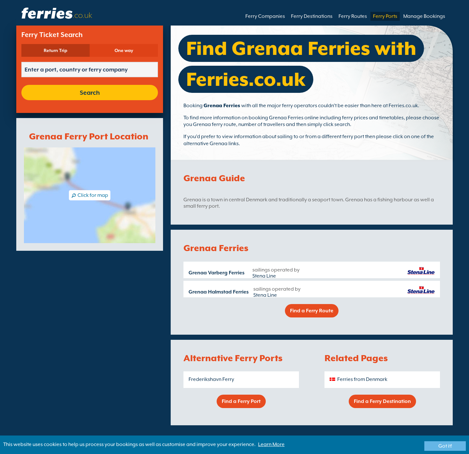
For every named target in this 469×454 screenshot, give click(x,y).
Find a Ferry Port (241, 401)
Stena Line (264, 276)
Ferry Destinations (311, 16)
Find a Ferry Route (311, 311)
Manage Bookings (424, 16)
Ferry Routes (353, 16)
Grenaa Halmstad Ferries (219, 292)
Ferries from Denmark (362, 379)
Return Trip (55, 50)
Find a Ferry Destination (382, 401)
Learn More (271, 444)
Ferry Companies (265, 16)
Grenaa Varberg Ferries (216, 273)
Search (90, 92)
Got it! (445, 446)
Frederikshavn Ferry (211, 379)
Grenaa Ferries (222, 105)
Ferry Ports (385, 16)
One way (124, 50)
